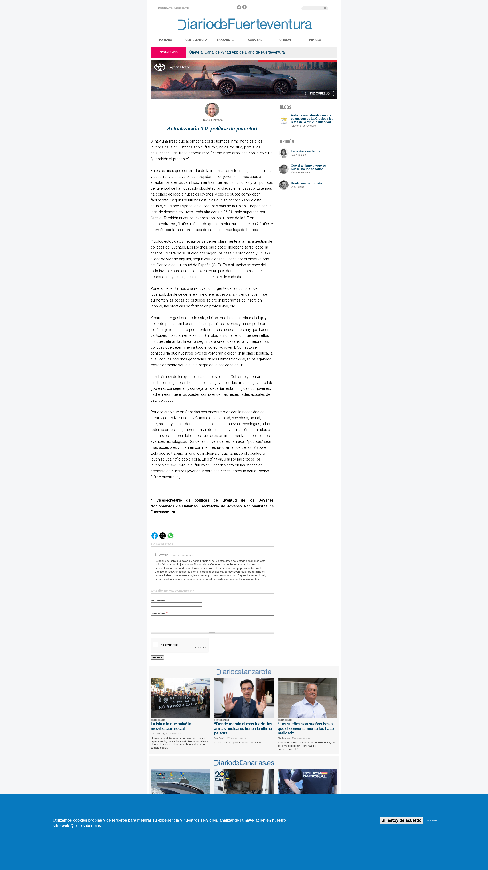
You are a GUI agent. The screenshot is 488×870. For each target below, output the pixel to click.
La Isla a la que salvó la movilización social (171, 726)
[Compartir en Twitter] (162, 537)
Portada (165, 39)
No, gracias (432, 820)
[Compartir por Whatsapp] (170, 537)
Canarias (255, 39)
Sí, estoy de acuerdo (401, 820)
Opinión (285, 39)
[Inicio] (244, 31)
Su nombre (158, 599)
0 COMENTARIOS (238, 738)
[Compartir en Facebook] (154, 537)
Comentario (159, 613)
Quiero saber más (85, 825)
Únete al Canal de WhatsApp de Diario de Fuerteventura (237, 52)
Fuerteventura (195, 39)
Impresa (315, 39)
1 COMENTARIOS (174, 734)
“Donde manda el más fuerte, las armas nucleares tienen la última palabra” (243, 728)
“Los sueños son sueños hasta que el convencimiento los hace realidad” (306, 728)
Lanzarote (225, 39)
